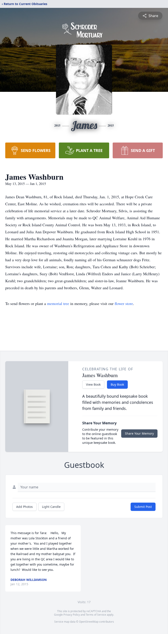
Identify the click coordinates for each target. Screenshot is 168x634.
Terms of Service (96, 615)
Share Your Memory (139, 433)
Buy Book (117, 384)
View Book (93, 384)
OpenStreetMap (88, 622)
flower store (124, 303)
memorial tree (58, 303)
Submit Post (143, 507)
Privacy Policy (71, 615)
